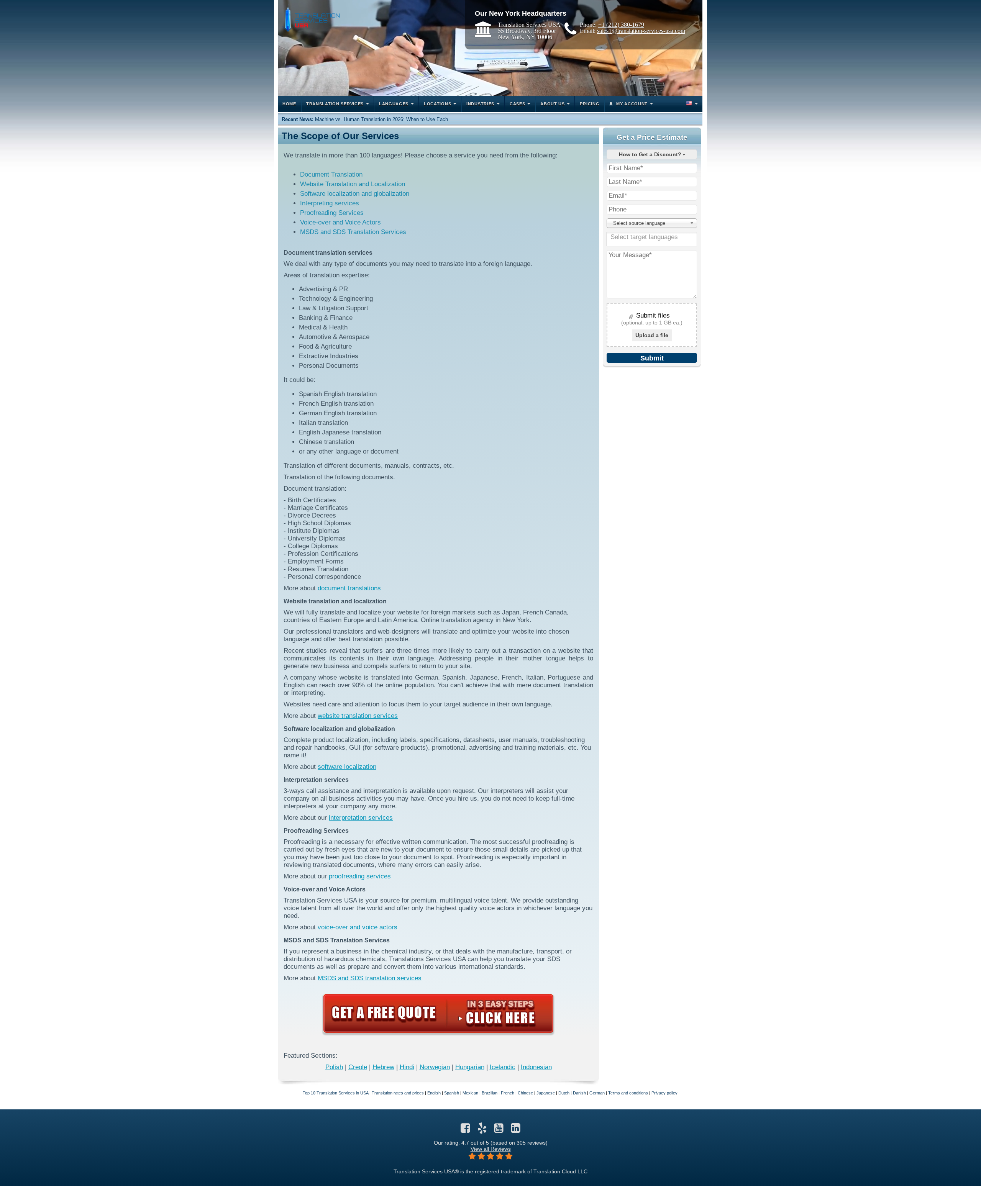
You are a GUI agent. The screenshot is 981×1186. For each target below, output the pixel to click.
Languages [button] (393, 104)
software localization (347, 766)
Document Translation (331, 174)
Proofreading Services (332, 212)
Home (289, 104)
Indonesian (536, 1067)
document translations (349, 588)
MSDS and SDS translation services (370, 978)
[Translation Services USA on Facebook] (465, 1130)
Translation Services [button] (335, 104)
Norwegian (435, 1067)
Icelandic (502, 1067)
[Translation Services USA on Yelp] (482, 1130)
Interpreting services (329, 203)
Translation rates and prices (398, 1093)
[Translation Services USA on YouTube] (499, 1130)
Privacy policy (664, 1093)
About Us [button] (552, 104)
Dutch (563, 1093)
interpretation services (361, 817)
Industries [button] (480, 104)
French (507, 1093)
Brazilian (489, 1093)
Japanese (545, 1093)
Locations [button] (437, 104)
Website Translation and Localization (352, 184)
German (597, 1093)
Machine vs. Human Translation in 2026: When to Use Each (381, 119)
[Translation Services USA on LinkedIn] (515, 1130)
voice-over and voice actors (357, 927)
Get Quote (438, 1013)
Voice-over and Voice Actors (340, 222)
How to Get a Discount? (651, 154)
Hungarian (469, 1067)
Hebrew (383, 1067)
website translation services (358, 715)
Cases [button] (517, 104)
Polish (334, 1067)
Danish (579, 1093)
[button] (691, 104)
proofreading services (360, 876)
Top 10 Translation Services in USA (335, 1093)
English (434, 1093)
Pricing (589, 104)
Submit (652, 358)
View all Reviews (491, 1149)
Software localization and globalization (354, 193)
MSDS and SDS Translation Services (353, 232)
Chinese (525, 1093)
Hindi (407, 1067)
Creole (357, 1067)
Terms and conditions (628, 1093)
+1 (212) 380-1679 (621, 24)
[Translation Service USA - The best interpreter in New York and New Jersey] (311, 18)
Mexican (470, 1093)
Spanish (451, 1093)
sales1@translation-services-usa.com (641, 31)
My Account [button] (632, 104)
